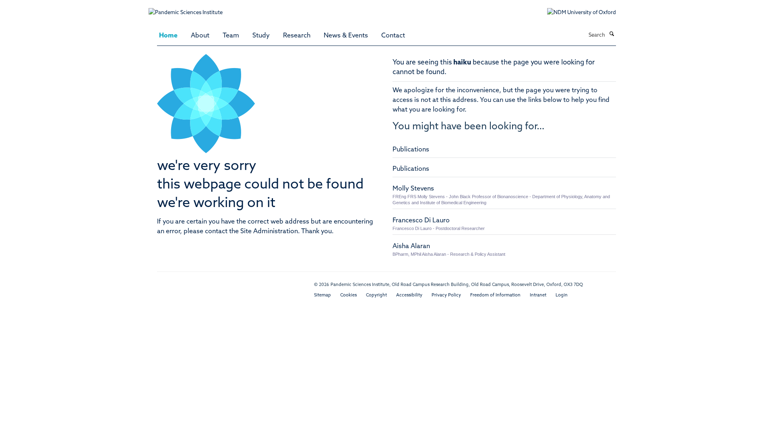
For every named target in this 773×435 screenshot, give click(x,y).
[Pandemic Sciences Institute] (190, 8)
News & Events (346, 36)
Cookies (348, 295)
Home (168, 36)
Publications (411, 150)
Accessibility (409, 295)
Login (562, 295)
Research (296, 36)
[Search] (611, 34)
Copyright (376, 295)
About (200, 36)
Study (261, 36)
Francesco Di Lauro (421, 221)
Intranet (538, 295)
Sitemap (322, 295)
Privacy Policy (446, 295)
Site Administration (269, 231)
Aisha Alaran (411, 246)
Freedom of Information (495, 295)
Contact (393, 36)
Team (231, 36)
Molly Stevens (413, 189)
